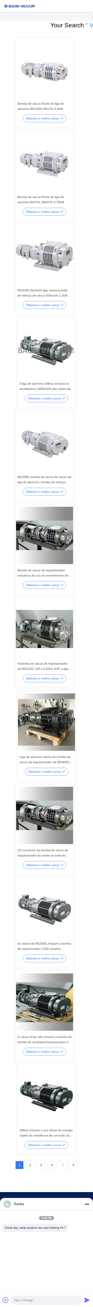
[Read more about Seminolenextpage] (63, 1165)
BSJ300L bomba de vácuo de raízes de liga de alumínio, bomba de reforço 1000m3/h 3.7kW (44, 482)
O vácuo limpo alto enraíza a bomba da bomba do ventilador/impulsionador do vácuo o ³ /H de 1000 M (45, 1042)
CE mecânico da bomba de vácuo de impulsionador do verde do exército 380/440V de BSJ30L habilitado (43, 855)
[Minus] (87, 1204)
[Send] (86, 1300)
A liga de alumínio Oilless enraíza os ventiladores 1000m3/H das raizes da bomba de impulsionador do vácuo (45, 389)
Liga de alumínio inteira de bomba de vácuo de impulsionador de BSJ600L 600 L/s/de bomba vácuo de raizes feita (46, 762)
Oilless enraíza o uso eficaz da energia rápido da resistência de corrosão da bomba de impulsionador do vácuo (46, 1135)
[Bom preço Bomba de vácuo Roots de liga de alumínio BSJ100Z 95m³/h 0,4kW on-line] (44, 68)
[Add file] (6, 1300)
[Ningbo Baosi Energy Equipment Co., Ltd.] (19, 6)
